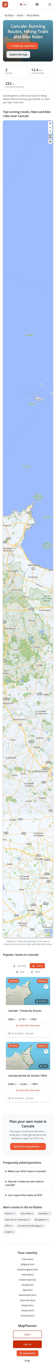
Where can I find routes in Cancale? (27, 1171)
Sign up (27, 1344)
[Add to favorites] (46, 986)
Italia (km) (27, 1289)
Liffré (9, 1225)
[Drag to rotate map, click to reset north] (50, 132)
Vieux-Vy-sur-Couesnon (17, 1219)
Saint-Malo (27, 1213)
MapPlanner (48, 933)
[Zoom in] (50, 123)
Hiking (39, 965)
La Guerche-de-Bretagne (31, 1225)
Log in (27, 1334)
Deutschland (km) (27, 1295)
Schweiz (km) (27, 1310)
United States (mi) (27, 1279)
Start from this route (29, 1025)
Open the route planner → (28, 1146)
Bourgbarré (42, 1219)
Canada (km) (27, 1284)
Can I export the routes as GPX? (25, 1195)
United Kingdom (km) (27, 1269)
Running (21, 965)
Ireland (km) (27, 1274)
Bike (22, 971)
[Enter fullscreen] (50, 136)
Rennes (10, 1213)
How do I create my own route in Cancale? (24, 1183)
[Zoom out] (50, 127)
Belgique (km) (27, 1264)
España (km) (27, 1305)
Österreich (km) (27, 1300)
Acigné (9, 1231)
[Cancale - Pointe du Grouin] (28, 1007)
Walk (37, 971)
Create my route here (22, 46)
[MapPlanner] (5, 4)
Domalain (45, 1213)
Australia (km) (27, 1315)
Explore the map (18, 54)
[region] (28, 529)
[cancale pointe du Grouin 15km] (28, 1072)
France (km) (27, 1259)
